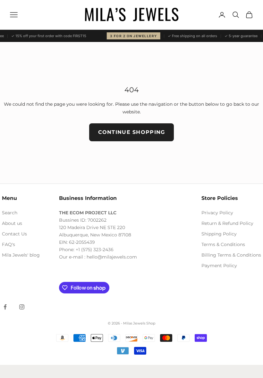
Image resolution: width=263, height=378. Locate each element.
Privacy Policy (217, 213)
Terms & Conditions (223, 244)
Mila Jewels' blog (21, 255)
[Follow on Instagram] (22, 307)
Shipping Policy (219, 234)
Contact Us (14, 234)
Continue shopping (131, 132)
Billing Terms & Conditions (231, 255)
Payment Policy (219, 265)
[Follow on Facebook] (5, 307)
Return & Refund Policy (227, 223)
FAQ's (8, 244)
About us (12, 223)
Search (9, 213)
